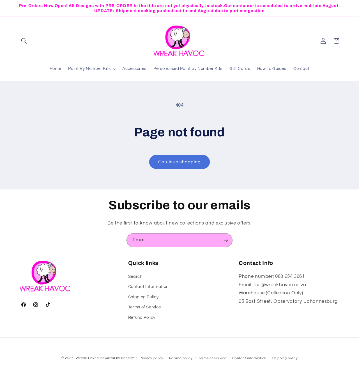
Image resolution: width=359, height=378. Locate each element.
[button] (24, 41)
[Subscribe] (225, 240)
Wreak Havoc (87, 357)
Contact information (249, 358)
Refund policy (181, 358)
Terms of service (212, 358)
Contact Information (148, 287)
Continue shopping (179, 162)
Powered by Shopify (117, 357)
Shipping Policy (143, 297)
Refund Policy (141, 317)
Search (135, 276)
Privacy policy (151, 358)
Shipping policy (285, 358)
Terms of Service (144, 307)
